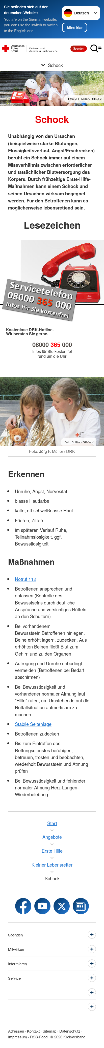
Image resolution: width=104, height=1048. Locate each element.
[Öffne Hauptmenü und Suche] (96, 49)
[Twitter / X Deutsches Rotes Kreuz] (62, 906)
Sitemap (49, 1031)
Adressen (16, 1031)
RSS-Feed (38, 1036)
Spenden (78, 48)
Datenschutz (69, 1031)
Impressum (17, 1036)
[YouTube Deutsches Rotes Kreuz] (42, 906)
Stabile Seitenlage (33, 724)
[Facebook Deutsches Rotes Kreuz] (23, 906)
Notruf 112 (25, 579)
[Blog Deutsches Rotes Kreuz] (81, 906)
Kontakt (33, 1031)
